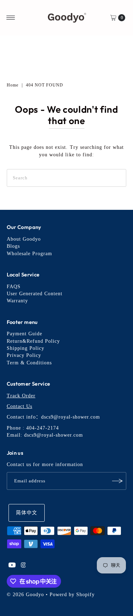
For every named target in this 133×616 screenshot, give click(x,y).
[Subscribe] (117, 481)
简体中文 (26, 512)
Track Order (21, 395)
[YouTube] (12, 566)
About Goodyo (24, 239)
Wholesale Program (29, 253)
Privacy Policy (24, 355)
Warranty (17, 300)
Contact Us (19, 406)
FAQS (14, 286)
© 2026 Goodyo (25, 594)
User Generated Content (34, 293)
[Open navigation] (10, 18)
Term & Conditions (29, 362)
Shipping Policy (25, 348)
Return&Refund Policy (33, 341)
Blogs (13, 246)
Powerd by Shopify (72, 594)
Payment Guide (24, 333)
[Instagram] (23, 566)
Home (12, 85)
